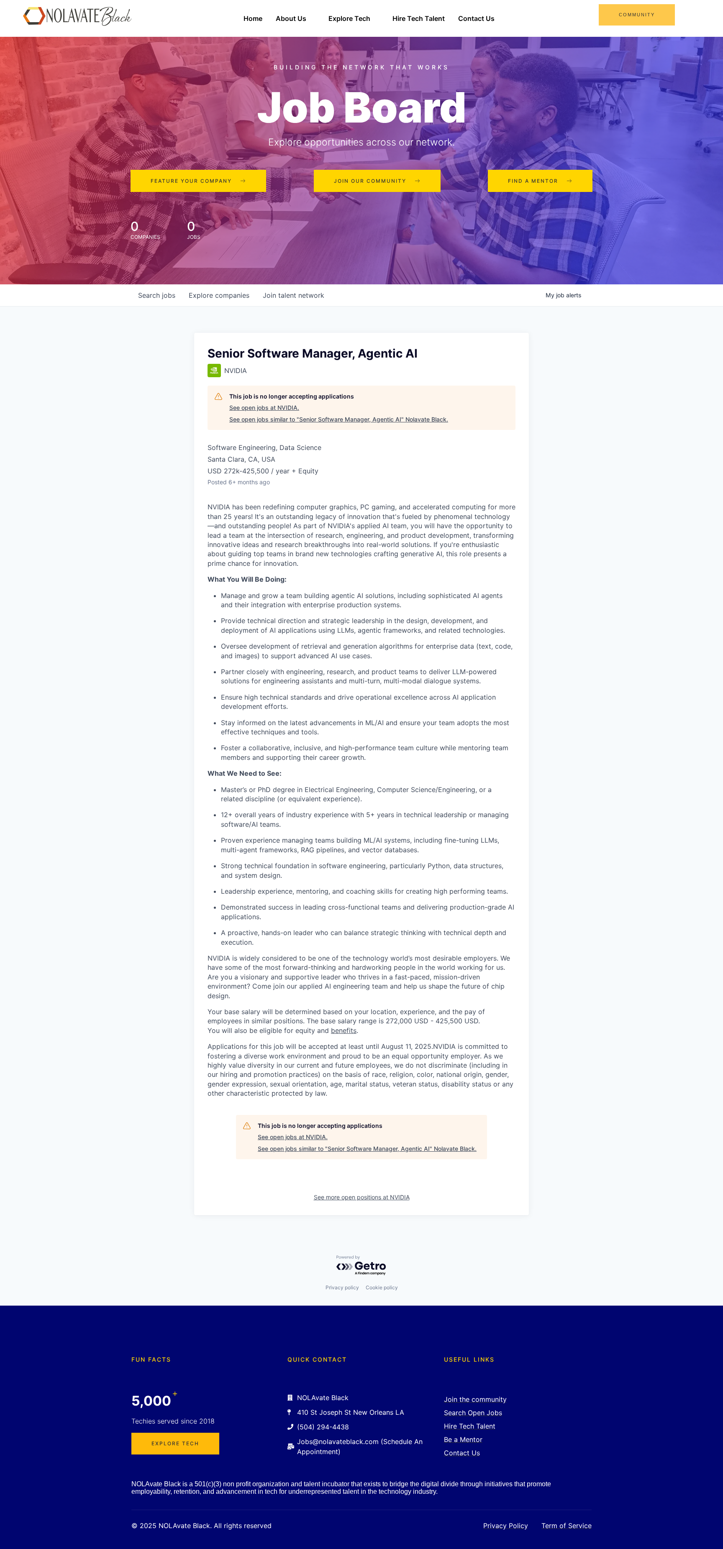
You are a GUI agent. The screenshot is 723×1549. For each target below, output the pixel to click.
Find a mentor (533, 181)
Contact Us (476, 18)
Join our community (370, 181)
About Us (291, 18)
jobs (156, 295)
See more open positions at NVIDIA (362, 1197)
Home (253, 18)
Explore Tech (349, 18)
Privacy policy (342, 1287)
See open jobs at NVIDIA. (264, 407)
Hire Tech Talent (418, 18)
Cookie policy (382, 1287)
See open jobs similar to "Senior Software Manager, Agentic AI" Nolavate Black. (338, 419)
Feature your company (191, 181)
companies (219, 295)
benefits (343, 1030)
